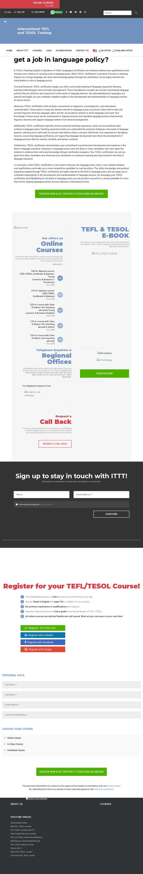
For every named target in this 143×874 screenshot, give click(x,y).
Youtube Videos (20, 817)
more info (57, 264)
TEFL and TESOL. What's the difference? (26, 837)
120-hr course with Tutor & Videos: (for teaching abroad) (42, 339)
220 (60, 310)
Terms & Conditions (104, 789)
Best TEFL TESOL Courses (20, 826)
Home (9, 50)
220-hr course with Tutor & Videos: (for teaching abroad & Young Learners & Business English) (40, 310)
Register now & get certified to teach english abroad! (71, 193)
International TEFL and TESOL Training (34, 31)
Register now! (104, 373)
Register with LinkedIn (40, 635)
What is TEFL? (16, 848)
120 (60, 340)
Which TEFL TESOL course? (21, 852)
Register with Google (40, 649)
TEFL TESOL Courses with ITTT (22, 830)
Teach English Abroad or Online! (23, 834)
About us (16, 804)
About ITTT (22, 50)
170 (60, 326)
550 (60, 278)
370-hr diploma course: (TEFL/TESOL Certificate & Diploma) (43, 294)
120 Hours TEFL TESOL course (22, 855)
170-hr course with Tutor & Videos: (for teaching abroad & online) (42, 325)
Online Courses (43, 2)
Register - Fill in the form (42, 628)
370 (60, 295)
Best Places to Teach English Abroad (25, 841)
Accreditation (64, 50)
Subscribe (111, 514)
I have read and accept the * (35, 504)
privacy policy (45, 504)
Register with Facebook (40, 642)
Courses (37, 50)
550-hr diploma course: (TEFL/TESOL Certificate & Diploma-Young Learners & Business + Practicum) (37, 278)
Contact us (82, 50)
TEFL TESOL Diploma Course (22, 845)
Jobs (49, 50)
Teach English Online (18, 823)
